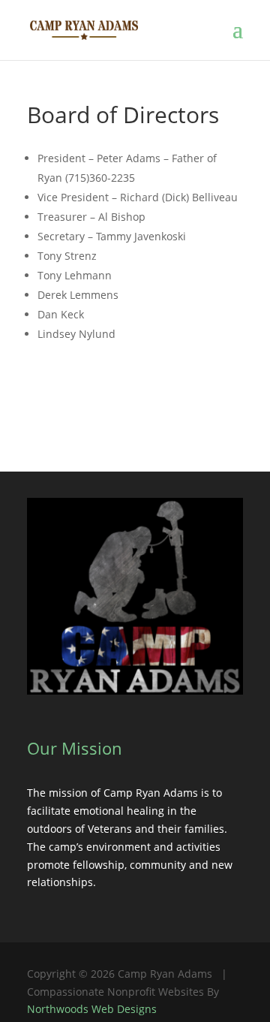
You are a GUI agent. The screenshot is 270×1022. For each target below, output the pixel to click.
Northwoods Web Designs (92, 1009)
